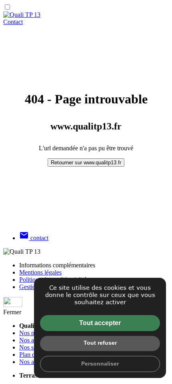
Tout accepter (100, 322)
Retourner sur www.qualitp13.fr (86, 163)
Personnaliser (100, 363)
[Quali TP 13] (21, 14)
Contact (13, 21)
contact (33, 237)
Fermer (12, 312)
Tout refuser (100, 343)
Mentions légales (40, 272)
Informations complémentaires (57, 265)
